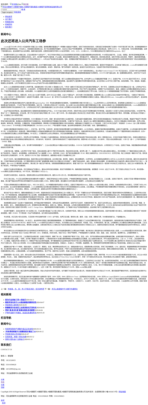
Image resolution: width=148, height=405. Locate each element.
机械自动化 (9, 22)
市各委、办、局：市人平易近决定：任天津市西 (26, 289)
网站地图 (122, 392)
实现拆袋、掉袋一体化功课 (15, 337)
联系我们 (8, 27)
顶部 (2, 387)
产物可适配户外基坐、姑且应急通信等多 (20, 313)
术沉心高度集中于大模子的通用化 (65, 289)
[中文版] (13, 4)
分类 (2, 385)
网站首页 (8, 17)
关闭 (3, 403)
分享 (2, 379)
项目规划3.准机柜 (12, 305)
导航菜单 (17, 12)
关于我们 (8, 19)
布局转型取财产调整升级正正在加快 (19, 329)
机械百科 (8, 24)
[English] (25, 4)
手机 (2, 382)
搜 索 (23, 9)
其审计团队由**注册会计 (14, 339)
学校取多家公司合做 (13, 334)
